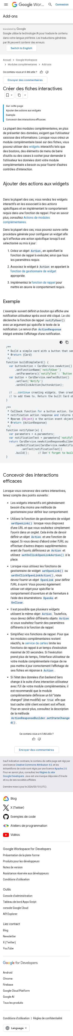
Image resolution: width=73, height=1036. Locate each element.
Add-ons (10, 16)
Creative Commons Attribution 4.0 (34, 764)
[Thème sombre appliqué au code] (61, 342)
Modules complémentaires (22, 64)
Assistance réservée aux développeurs (26, 873)
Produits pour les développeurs (21, 861)
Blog (5, 930)
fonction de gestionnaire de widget (33, 271)
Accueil (7, 59)
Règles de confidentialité (47, 1018)
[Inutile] (47, 72)
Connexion (62, 4)
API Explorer (10, 913)
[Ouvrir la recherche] (50, 4)
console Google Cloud (15, 907)
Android (7, 972)
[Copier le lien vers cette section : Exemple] (24, 302)
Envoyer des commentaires (25, 80)
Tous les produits (13, 1002)
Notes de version (13, 867)
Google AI (8, 996)
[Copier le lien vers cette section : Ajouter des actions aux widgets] (6, 190)
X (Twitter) (9, 942)
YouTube (8, 948)
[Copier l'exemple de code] (67, 342)
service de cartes (36, 643)
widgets (34, 146)
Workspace (39, 4)
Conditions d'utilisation (16, 879)
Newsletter (9, 936)
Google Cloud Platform (16, 990)
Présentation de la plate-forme (21, 855)
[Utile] (41, 72)
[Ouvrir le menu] (6, 4)
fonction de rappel (43, 282)
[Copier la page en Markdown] (19, 95)
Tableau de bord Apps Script (19, 901)
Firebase (8, 984)
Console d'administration (17, 895)
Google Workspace (26, 59)
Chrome (8, 978)
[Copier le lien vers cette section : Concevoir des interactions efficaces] (25, 481)
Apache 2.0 (60, 768)
